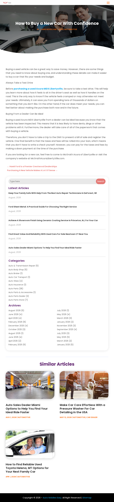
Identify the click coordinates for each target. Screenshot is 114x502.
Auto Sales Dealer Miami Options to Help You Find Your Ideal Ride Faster (45, 247)
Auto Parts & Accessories (20, 292)
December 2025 (16, 325)
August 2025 (14, 333)
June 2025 (13, 337)
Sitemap (87, 497)
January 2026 (63, 321)
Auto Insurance (15, 284)
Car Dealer (91, 417)
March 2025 (62, 340)
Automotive (71, 29)
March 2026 (62, 318)
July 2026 (61, 310)
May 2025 (61, 337)
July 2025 (61, 333)
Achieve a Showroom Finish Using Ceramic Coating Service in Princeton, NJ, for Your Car (53, 220)
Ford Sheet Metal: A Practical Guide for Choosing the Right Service (42, 206)
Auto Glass (13, 281)
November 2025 (64, 325)
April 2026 (13, 318)
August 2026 (14, 310)
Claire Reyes (46, 29)
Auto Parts (13, 288)
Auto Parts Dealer (16, 296)
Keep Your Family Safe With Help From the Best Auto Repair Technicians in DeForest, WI (52, 193)
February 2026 (15, 321)
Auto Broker (14, 273)
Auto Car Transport (17, 277)
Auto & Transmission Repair (21, 265)
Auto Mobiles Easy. (52, 497)
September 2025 (65, 329)
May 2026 (61, 314)
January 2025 (63, 344)
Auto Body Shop (16, 269)
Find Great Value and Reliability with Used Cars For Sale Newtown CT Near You (48, 234)
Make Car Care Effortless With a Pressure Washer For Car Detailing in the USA (82, 408)
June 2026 (13, 314)
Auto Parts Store (16, 299)
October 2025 (15, 329)
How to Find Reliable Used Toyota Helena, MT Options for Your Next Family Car (27, 468)
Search (100, 181)
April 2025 (13, 340)
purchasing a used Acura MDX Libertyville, (38, 88)
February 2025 (15, 344)
